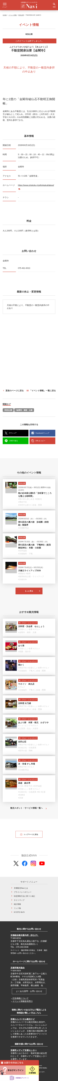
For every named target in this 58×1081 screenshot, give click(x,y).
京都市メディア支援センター (24, 1050)
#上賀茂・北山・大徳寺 (28, 728)
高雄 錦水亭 (24, 783)
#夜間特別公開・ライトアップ (31, 576)
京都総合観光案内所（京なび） (25, 935)
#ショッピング (24, 725)
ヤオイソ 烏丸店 (26, 684)
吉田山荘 (22, 741)
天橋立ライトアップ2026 (29, 570)
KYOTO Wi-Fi (19, 912)
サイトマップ (19, 900)
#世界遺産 (22, 551)
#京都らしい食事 (25, 629)
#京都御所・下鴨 (25, 554)
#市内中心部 (23, 505)
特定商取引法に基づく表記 (24, 896)
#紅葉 (43, 792)
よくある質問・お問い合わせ (29, 991)
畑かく (21, 665)
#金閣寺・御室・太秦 (24, 410)
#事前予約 (22, 502)
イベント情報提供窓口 (22, 1001)
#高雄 (20, 798)
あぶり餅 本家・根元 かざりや (33, 722)
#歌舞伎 (21, 795)
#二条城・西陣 (35, 505)
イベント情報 (12, 15)
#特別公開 (8, 410)
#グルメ (36, 629)
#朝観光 (38, 499)
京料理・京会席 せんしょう (31, 626)
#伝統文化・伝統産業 (27, 748)
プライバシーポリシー (22, 892)
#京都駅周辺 (23, 528)
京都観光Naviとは (21, 888)
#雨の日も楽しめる (26, 499)
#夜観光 (21, 573)
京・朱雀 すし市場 (26, 764)
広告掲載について (20, 998)
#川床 (20, 786)
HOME (5, 15)
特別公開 (21, 15)
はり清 (21, 645)
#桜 (38, 792)
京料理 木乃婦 (24, 703)
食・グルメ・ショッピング (28, 623)
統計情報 (17, 904)
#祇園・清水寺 (24, 651)
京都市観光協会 (18, 968)
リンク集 (17, 908)
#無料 (28, 573)
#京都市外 (22, 579)
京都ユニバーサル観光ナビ (23, 1019)
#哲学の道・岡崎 (25, 750)
